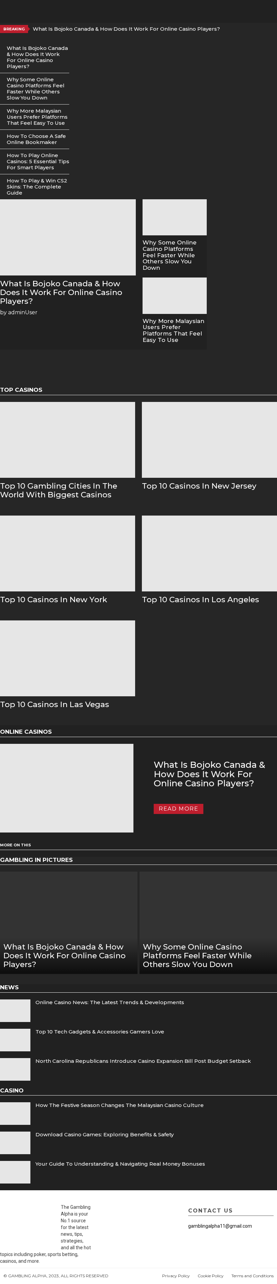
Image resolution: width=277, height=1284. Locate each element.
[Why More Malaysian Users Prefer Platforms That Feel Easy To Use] (175, 296)
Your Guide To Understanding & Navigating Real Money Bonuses (120, 1164)
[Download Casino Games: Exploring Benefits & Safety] (15, 1143)
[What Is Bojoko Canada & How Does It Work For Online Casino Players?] (68, 237)
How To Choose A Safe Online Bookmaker (36, 139)
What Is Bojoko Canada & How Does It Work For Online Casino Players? (126, 29)
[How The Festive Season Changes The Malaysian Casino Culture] (15, 1113)
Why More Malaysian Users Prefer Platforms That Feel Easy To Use (37, 117)
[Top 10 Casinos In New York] (67, 553)
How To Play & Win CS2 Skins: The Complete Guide (37, 186)
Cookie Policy (211, 1275)
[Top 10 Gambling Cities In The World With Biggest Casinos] (67, 440)
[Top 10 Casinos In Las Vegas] (67, 658)
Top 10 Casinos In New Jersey (199, 486)
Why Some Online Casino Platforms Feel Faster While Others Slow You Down (36, 88)
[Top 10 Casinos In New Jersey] (209, 440)
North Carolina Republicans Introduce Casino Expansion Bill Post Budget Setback (143, 1061)
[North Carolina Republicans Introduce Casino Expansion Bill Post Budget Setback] (15, 1069)
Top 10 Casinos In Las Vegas (54, 704)
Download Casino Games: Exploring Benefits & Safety (104, 1134)
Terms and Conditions (252, 1275)
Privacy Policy (176, 1275)
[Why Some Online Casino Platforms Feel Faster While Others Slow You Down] (175, 217)
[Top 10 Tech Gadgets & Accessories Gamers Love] (15, 1040)
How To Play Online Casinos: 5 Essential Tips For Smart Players (38, 161)
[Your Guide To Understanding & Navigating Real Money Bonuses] (15, 1172)
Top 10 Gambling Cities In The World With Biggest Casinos (58, 490)
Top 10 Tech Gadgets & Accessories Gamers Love (99, 1031)
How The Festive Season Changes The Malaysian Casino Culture (119, 1105)
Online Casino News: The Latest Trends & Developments (109, 1002)
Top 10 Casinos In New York (53, 599)
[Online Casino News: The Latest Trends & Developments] (15, 1010)
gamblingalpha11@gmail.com (220, 1226)
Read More (178, 809)
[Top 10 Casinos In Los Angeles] (209, 553)
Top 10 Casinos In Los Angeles (200, 599)
